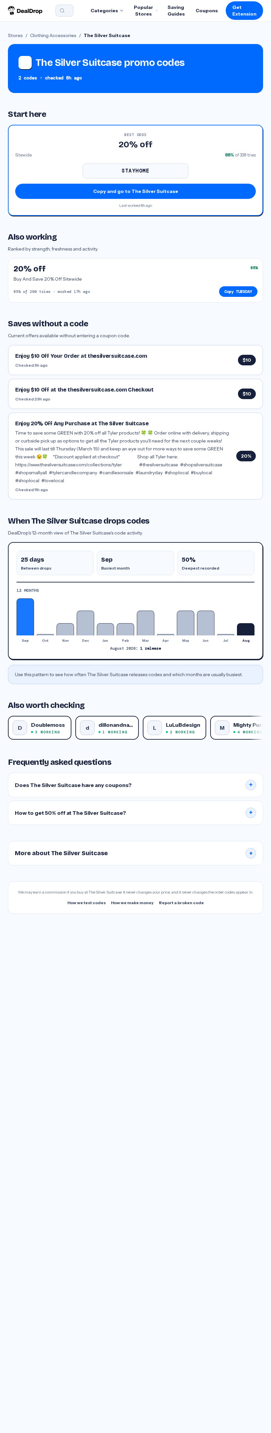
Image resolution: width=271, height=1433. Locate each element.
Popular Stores (143, 10)
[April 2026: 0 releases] (165, 634)
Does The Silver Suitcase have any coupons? (134, 785)
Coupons (207, 11)
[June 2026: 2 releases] (205, 623)
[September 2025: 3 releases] (25, 616)
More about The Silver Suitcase (134, 853)
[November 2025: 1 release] (65, 629)
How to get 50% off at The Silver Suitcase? (134, 813)
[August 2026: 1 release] (245, 629)
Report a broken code (181, 902)
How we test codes (86, 902)
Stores (15, 35)
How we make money (132, 902)
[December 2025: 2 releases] (85, 623)
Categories (104, 11)
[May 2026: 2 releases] (185, 623)
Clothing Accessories (53, 35)
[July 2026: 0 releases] (226, 634)
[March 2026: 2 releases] (145, 623)
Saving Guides (176, 10)
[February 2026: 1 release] (125, 629)
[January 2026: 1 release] (105, 629)
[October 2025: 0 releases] (45, 634)
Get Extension (244, 10)
